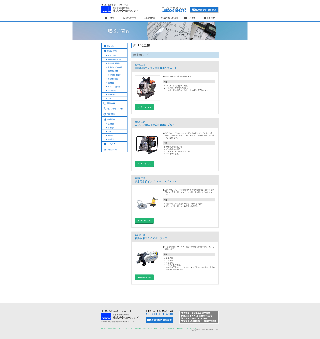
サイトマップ (189, 328)
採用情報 (180, 328)
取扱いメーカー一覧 (125, 328)
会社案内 (171, 328)
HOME (103, 328)
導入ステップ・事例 (150, 328)
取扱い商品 (112, 328)
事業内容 (138, 328)
